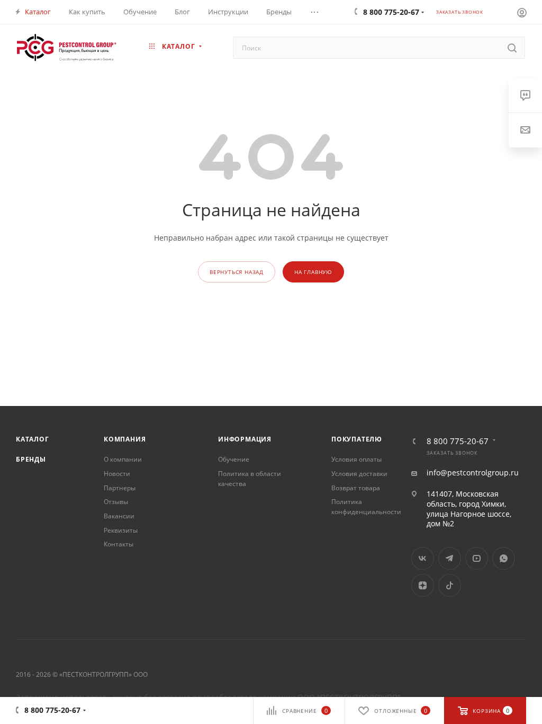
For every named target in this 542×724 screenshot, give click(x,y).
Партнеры (120, 487)
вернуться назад (237, 272)
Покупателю (356, 439)
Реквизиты (121, 530)
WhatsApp (503, 558)
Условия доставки (359, 473)
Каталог (32, 439)
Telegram (449, 558)
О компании (123, 459)
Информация (245, 439)
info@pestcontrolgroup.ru (473, 473)
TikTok (449, 585)
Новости (117, 473)
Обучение (233, 459)
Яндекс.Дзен (422, 585)
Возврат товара (355, 487)
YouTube (476, 558)
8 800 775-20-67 (458, 441)
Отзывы (116, 501)
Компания (125, 439)
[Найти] (512, 48)
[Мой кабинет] (522, 12)
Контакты (118, 544)
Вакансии (119, 515)
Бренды (31, 459)
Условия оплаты (356, 459)
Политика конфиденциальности (366, 506)
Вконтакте (422, 558)
